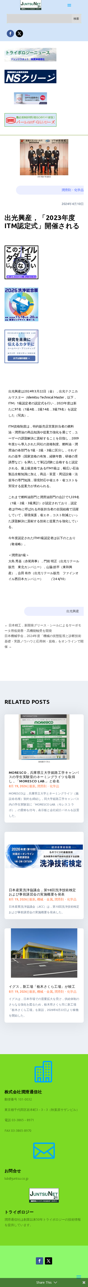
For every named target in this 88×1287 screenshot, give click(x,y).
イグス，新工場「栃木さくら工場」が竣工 (42, 986)
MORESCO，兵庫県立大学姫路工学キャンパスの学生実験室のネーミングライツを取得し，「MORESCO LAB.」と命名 (44, 777)
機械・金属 (45, 899)
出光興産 (72, 611)
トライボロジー (19, 1212)
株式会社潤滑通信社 (23, 1091)
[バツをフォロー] (19, 33)
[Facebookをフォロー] (10, 33)
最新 (32, 786)
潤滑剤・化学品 (73, 190)
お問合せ (13, 1170)
